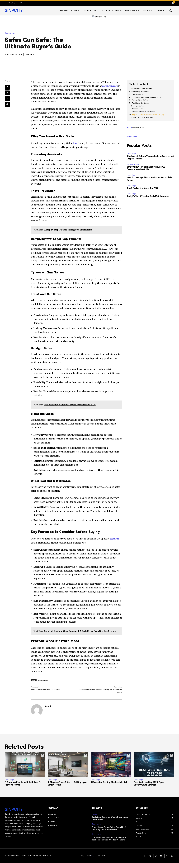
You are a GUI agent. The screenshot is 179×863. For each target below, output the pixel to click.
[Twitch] (161, 856)
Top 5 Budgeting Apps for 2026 (142, 188)
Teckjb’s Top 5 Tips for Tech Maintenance (148, 196)
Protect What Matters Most (142, 117)
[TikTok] (156, 856)
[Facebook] (7, 87)
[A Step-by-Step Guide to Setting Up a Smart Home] (68, 764)
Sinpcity (94, 856)
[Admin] (37, 710)
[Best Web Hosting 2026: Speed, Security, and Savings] (154, 764)
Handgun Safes (137, 106)
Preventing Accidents (140, 91)
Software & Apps (133, 164)
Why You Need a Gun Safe (141, 89)
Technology (10, 33)
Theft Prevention (138, 94)
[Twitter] (7, 93)
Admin (31, 54)
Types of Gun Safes (140, 100)
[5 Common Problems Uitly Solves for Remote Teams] (25, 764)
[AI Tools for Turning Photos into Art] (111, 764)
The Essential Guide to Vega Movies (45, 690)
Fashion (95, 814)
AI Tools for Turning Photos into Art (109, 782)
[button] (170, 10)
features (114, 538)
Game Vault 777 (134, 136)
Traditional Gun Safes (140, 103)
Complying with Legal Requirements (146, 97)
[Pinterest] (7, 98)
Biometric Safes (138, 109)
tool (75, 143)
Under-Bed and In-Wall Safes (143, 111)
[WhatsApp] (7, 104)
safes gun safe (43, 680)
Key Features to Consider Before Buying (148, 114)
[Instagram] (150, 856)
